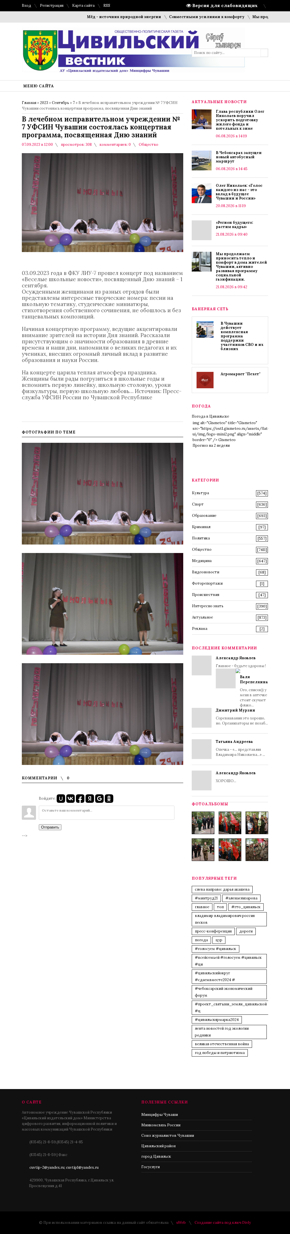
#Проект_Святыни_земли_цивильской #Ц (231, 1007)
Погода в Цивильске (210, 416)
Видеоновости (205, 572)
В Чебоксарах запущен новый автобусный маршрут (239, 157)
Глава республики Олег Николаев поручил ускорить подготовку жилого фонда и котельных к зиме (240, 120)
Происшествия (205, 594)
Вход (26, 5)
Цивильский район (158, 1146)
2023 (44, 102)
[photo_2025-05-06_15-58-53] (203, 849)
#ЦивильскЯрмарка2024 (217, 1019)
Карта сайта (83, 5)
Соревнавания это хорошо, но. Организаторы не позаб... (242, 717)
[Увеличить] (102, 494)
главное (202, 907)
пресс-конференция (213, 931)
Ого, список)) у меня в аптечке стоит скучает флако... (254, 691)
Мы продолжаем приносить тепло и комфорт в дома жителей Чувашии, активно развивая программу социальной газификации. (241, 266)
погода (201, 940)
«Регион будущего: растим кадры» (234, 224)
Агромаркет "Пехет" (241, 374)
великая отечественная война (222, 1044)
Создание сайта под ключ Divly (223, 1222)
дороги (246, 931)
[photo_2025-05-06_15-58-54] (230, 849)
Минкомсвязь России (160, 1125)
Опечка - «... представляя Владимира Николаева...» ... (240, 748)
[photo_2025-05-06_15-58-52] (230, 823)
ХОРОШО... (235, 777)
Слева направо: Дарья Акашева (222, 889)
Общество (148, 144)
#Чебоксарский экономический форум (223, 992)
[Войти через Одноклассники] (109, 798)
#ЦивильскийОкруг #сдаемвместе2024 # (215, 976)
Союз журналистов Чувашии (167, 1135)
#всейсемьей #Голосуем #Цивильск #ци (228, 961)
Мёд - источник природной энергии (104, 16)
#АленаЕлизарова (241, 898)
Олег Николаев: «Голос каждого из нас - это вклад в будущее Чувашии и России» (239, 191)
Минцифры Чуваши (159, 1114)
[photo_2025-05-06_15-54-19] (203, 823)
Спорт (198, 504)
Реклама (199, 628)
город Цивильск (156, 1156)
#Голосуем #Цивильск (215, 948)
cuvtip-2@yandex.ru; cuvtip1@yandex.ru (64, 1167)
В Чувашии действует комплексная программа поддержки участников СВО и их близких (242, 336)
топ (220, 907)
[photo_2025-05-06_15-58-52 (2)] (257, 823)
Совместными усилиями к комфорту (187, 16)
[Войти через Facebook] (80, 798)
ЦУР (219, 940)
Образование (204, 515)
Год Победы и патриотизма (220, 1052)
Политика (201, 538)
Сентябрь (60, 102)
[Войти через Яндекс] (90, 798)
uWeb (181, 1222)
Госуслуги (150, 1166)
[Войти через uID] (61, 798)
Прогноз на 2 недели (211, 445)
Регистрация (51, 5)
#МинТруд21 (206, 898)
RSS (106, 5)
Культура (200, 493)
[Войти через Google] (99, 798)
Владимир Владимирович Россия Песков (225, 919)
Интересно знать (207, 606)
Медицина (202, 560)
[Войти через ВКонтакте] (70, 798)
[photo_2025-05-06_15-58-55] (257, 849)
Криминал (201, 526)
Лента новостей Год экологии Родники (222, 1032)
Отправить (50, 827)
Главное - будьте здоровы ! (242, 682)
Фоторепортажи (207, 583)
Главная (29, 102)
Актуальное (202, 617)
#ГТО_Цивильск (246, 907)
